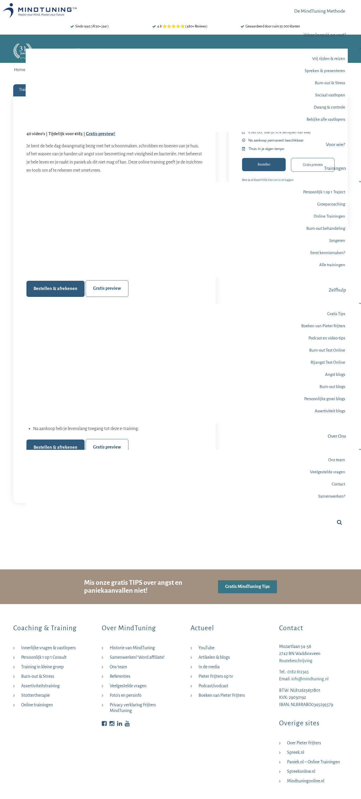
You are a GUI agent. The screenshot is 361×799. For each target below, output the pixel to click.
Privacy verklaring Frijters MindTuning (133, 708)
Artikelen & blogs (214, 657)
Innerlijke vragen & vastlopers (48, 648)
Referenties (120, 676)
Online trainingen (37, 705)
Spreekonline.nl (301, 771)
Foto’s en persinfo (125, 695)
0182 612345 (298, 672)
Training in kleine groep (42, 667)
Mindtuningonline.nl (305, 781)
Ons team (118, 667)
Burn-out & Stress (37, 676)
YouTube (206, 648)
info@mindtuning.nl (309, 679)
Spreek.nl (295, 752)
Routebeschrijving (295, 660)
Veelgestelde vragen (128, 686)
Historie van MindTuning (132, 648)
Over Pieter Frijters (304, 743)
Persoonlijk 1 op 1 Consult (44, 657)
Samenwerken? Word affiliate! (137, 657)
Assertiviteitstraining (40, 686)
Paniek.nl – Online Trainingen (313, 762)
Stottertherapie (35, 695)
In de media (209, 667)
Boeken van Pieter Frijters (221, 695)
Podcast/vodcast (213, 686)
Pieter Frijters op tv (215, 676)
